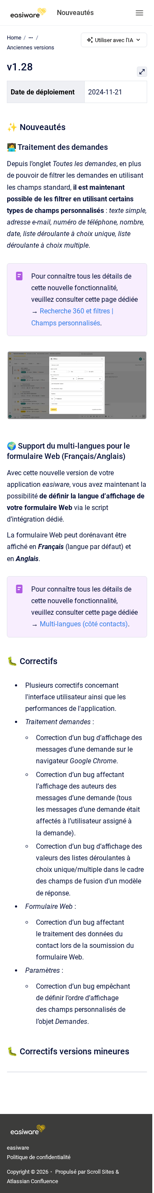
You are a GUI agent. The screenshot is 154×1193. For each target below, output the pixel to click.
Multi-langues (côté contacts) (84, 624)
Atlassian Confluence (32, 1181)
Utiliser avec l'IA (114, 40)
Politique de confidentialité (39, 1157)
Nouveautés (75, 13)
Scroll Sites (100, 1172)
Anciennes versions (30, 47)
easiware (18, 1147)
